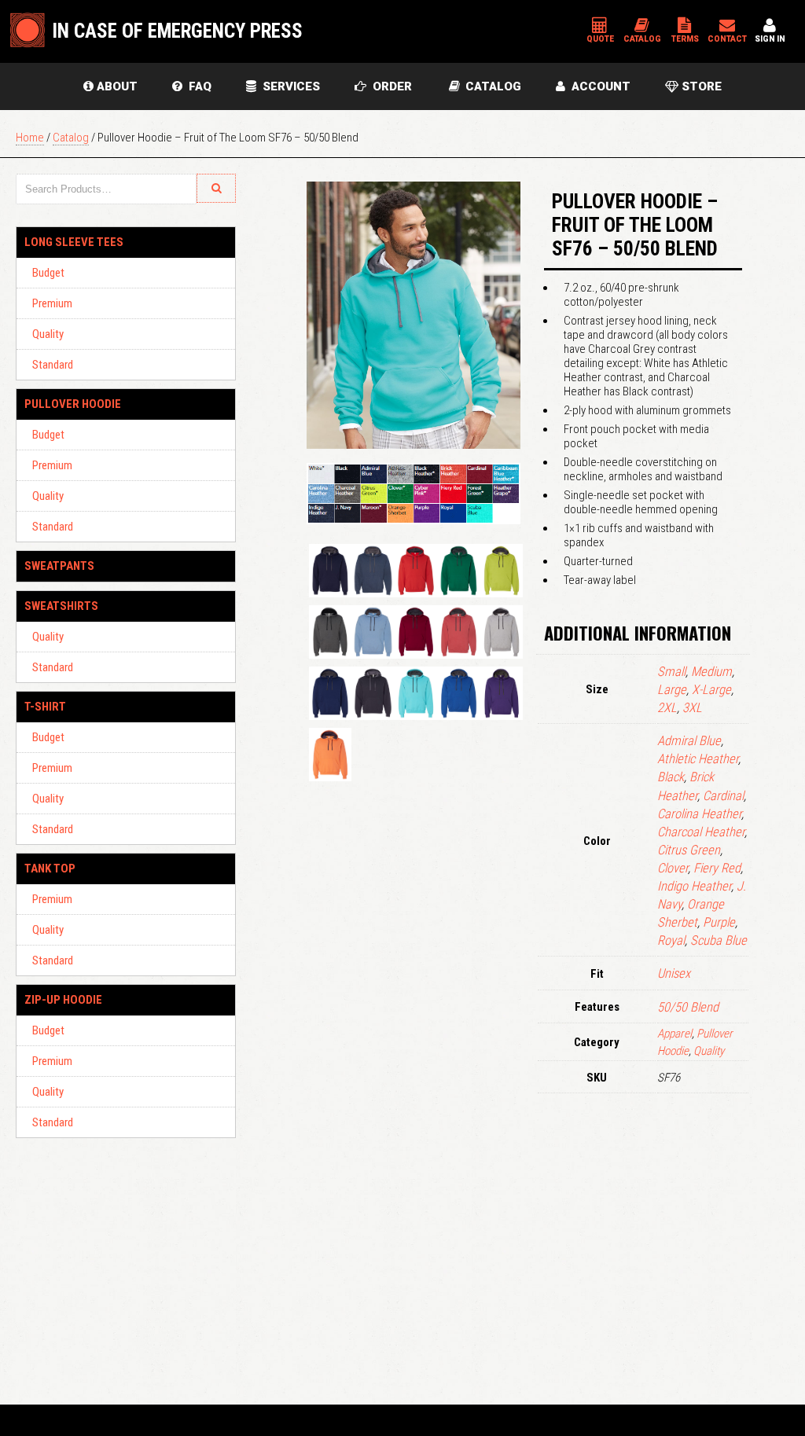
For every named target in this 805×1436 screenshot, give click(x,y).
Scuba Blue (718, 940)
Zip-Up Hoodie (63, 1000)
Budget (48, 273)
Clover (672, 868)
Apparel (674, 1034)
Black (670, 776)
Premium (52, 303)
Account (597, 86)
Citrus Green (688, 850)
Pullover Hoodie (72, 404)
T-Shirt (45, 707)
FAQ (196, 86)
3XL (692, 707)
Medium (711, 671)
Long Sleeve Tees (73, 242)
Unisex (673, 973)
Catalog (491, 86)
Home (30, 137)
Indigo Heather (694, 886)
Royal (671, 940)
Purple (719, 922)
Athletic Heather (697, 758)
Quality (48, 334)
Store (700, 86)
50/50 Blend (688, 1007)
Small (671, 671)
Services (288, 86)
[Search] (216, 188)
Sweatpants (59, 566)
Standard (52, 365)
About (116, 86)
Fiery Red (717, 868)
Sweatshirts (61, 606)
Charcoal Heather (700, 832)
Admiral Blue (689, 740)
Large (671, 689)
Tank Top (49, 868)
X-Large (711, 689)
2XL (667, 707)
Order (389, 86)
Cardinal (723, 795)
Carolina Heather (699, 813)
